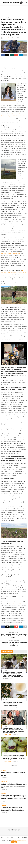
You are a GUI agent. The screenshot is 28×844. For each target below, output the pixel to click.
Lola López (8, 37)
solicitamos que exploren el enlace (10, 253)
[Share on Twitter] (7, 55)
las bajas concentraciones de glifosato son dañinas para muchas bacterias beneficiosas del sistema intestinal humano (13, 115)
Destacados (4, 781)
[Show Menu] (26, 2)
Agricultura (10, 17)
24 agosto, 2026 (15, 734)
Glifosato (4, 620)
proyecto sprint (20, 620)
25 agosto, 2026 (15, 707)
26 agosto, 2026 (4, 777)
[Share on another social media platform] (25, 55)
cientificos (16, 618)
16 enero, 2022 (15, 37)
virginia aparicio (18, 622)
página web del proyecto (14, 603)
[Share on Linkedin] (21, 55)
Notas (5, 17)
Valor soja (3, 770)
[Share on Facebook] (3, 55)
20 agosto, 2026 (15, 761)
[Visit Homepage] (12, 2)
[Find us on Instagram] (19, 830)
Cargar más (14, 765)
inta (8, 620)
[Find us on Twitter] (12, 830)
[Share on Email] (16, 55)
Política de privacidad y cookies (19, 840)
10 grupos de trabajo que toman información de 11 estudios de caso (13, 272)
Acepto (14, 842)
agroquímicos (9, 618)
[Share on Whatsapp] (12, 55)
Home (2, 17)
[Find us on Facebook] (9, 830)
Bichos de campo (8, 707)
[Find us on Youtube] (15, 830)
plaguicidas (13, 620)
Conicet (21, 618)
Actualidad (5, 670)
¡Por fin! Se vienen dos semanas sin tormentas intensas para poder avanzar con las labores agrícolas (13, 774)
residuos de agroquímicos (7, 622)
